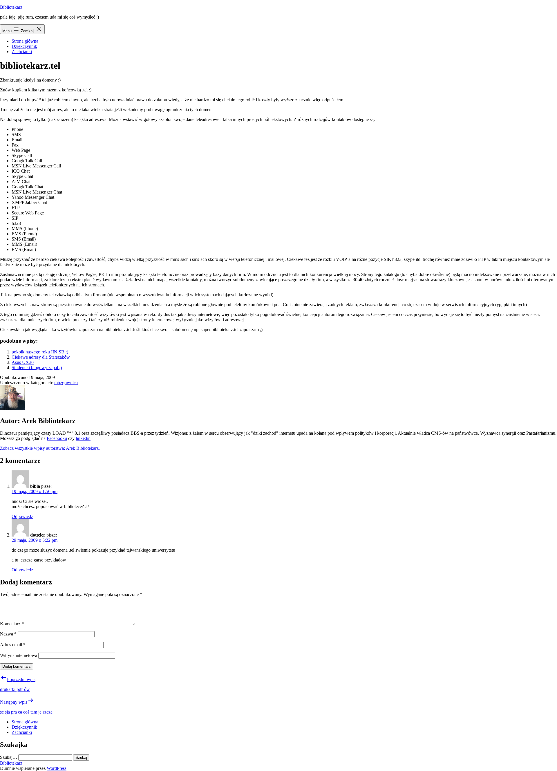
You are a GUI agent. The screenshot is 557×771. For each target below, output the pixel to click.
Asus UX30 (23, 362)
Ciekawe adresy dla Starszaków (41, 357)
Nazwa (8, 633)
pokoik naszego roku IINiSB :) (40, 351)
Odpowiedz (22, 516)
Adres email (13, 644)
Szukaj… (8, 757)
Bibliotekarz (11, 7)
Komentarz (12, 623)
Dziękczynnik (24, 46)
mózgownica (66, 382)
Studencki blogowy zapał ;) (37, 367)
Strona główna (25, 41)
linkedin (83, 438)
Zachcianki (22, 51)
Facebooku (57, 438)
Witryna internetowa (18, 655)
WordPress (56, 768)
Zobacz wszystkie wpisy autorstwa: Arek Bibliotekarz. (50, 448)
